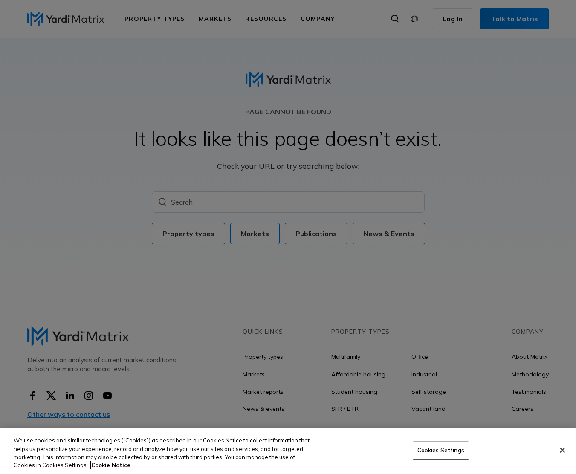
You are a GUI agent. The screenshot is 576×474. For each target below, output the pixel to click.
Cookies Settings (440, 450)
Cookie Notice (110, 465)
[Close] (562, 450)
